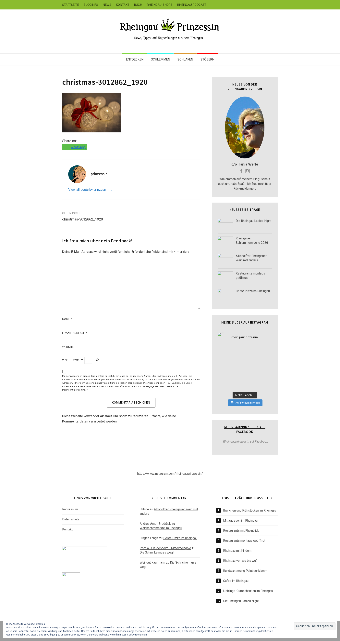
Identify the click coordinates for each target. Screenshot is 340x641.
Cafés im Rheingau (236, 581)
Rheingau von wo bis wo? (240, 561)
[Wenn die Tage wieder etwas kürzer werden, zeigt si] (238, 358)
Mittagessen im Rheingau (240, 520)
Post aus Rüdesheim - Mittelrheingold (165, 548)
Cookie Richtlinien (137, 634)
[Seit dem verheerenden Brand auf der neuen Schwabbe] (252, 350)
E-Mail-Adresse (74, 332)
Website (68, 346)
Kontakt (122, 5)
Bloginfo (91, 5)
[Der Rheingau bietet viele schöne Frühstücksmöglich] (224, 358)
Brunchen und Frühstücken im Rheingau (249, 510)
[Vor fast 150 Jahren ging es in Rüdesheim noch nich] (252, 358)
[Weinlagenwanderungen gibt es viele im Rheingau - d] (224, 350)
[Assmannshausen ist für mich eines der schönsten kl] (266, 350)
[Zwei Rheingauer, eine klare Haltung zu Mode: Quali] (238, 350)
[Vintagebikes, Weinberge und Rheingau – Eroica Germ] (238, 376)
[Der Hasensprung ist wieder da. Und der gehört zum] (224, 367)
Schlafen (185, 59)
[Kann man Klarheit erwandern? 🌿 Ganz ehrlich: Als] (266, 385)
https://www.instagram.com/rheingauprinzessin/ (170, 473)
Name (67, 318)
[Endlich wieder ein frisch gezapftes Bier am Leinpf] (238, 385)
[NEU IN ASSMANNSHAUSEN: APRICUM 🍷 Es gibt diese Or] (266, 376)
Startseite (70, 5)
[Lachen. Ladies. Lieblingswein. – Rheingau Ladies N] (224, 385)
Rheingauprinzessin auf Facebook (244, 429)
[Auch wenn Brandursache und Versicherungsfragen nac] (238, 367)
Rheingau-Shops (159, 5)
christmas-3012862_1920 (105, 82)
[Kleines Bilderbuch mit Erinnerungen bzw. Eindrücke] (252, 385)
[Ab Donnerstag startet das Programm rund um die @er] (252, 367)
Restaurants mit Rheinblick (241, 530)
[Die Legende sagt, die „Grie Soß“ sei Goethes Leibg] (224, 376)
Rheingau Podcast (191, 5)
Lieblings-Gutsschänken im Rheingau (248, 591)
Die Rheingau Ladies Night (241, 601)
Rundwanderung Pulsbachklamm (245, 571)
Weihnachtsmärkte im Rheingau (161, 528)
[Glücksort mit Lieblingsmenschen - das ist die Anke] (252, 376)
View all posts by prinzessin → (90, 190)
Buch (138, 5)
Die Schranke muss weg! (157, 552)
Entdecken (134, 59)
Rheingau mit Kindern (237, 551)
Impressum (70, 509)
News (107, 5)
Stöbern (207, 59)
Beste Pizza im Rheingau (180, 538)
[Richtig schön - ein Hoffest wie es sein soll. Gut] (266, 367)
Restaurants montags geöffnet (244, 540)
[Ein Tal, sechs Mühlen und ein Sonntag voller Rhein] (266, 358)
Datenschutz (70, 519)
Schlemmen (160, 59)
